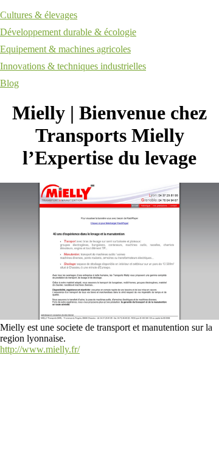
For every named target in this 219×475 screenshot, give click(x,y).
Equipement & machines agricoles (65, 49)
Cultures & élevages (38, 15)
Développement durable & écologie (68, 32)
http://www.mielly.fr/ (40, 349)
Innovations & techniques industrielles (73, 66)
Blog (9, 83)
